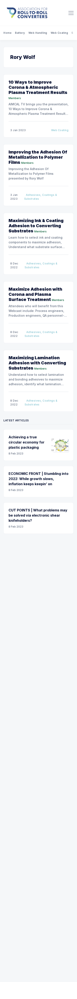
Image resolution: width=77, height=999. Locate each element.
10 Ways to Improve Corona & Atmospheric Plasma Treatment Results (38, 87)
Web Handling (37, 32)
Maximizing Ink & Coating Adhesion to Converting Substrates (36, 225)
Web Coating (59, 32)
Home (7, 32)
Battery (20, 32)
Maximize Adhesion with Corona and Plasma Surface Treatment (35, 294)
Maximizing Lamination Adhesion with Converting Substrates (37, 363)
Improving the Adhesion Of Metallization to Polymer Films (38, 157)
